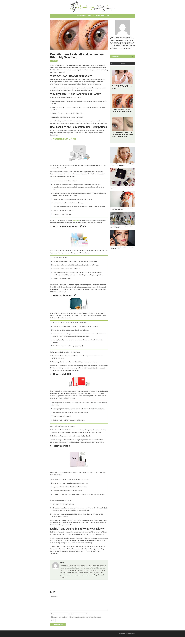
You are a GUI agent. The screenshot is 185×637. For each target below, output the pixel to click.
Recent (123, 63)
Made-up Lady (122, 633)
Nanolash (76, 220)
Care (108, 15)
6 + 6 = (53, 620)
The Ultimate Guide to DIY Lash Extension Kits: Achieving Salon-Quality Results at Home (122, 134)
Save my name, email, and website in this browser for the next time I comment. (76, 617)
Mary (62, 563)
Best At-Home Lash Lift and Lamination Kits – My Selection (122, 110)
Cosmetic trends (80, 15)
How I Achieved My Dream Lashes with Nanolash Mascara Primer (122, 87)
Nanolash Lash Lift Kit (64, 138)
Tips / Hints (91, 15)
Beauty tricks (100, 15)
